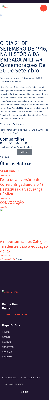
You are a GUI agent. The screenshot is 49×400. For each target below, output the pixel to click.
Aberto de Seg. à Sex (16, 314)
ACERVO (6, 341)
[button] (4, 145)
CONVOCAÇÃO (12, 202)
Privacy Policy (9, 377)
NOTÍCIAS (7, 352)
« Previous (5, 259)
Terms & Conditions (29, 377)
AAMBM (6, 336)
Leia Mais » (5, 175)
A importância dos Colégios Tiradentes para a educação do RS (24, 246)
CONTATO (7, 357)
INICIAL (6, 331)
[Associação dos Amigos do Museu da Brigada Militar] (5, 8)
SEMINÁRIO (9, 171)
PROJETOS (8, 346)
